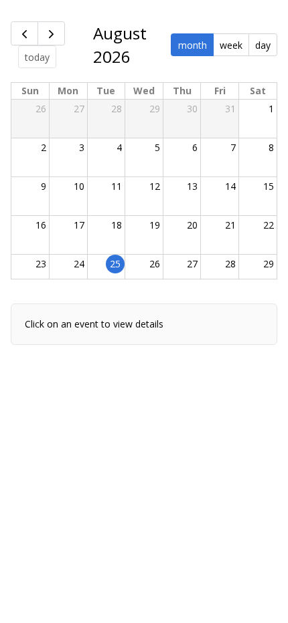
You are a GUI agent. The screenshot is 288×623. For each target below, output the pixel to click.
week (231, 45)
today (37, 57)
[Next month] (51, 33)
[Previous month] (24, 33)
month (192, 45)
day (263, 45)
